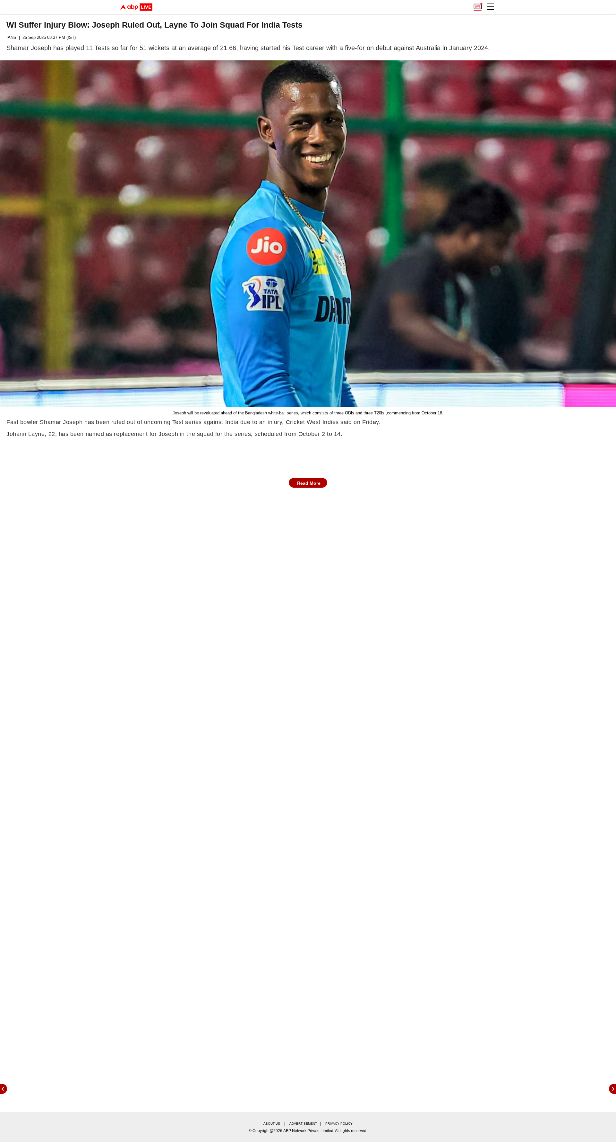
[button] (490, 7)
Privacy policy (339, 1123)
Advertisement (303, 1123)
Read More (309, 483)
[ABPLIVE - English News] (136, 7)
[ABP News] (612, 1089)
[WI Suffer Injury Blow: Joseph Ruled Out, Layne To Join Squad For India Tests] (308, 233)
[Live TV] (478, 5)
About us (271, 1123)
